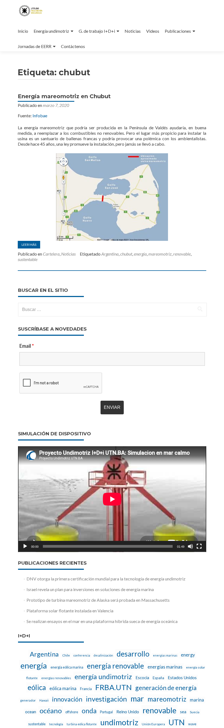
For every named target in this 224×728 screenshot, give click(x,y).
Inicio (23, 31)
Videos (152, 31)
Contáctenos (73, 46)
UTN (177, 722)
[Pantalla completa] (199, 546)
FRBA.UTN (113, 687)
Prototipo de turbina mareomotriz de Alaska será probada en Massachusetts (98, 600)
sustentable (27, 259)
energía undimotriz (103, 676)
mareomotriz (160, 253)
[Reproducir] (25, 546)
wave (192, 724)
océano (51, 710)
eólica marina (62, 688)
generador (28, 700)
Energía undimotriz (51, 31)
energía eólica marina (67, 667)
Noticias (133, 31)
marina (197, 700)
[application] (112, 499)
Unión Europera (153, 724)
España (158, 678)
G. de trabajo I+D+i (97, 31)
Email (26, 346)
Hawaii (44, 700)
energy (188, 655)
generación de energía (166, 687)
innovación (67, 699)
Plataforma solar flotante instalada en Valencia (69, 610)
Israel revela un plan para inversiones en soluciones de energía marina (90, 589)
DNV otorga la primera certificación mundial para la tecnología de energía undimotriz (105, 578)
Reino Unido (127, 711)
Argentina (110, 253)
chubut (126, 253)
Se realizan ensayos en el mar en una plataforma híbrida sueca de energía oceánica (102, 621)
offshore (71, 712)
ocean (30, 711)
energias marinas (165, 655)
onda (89, 711)
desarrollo (133, 653)
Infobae (40, 115)
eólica (37, 687)
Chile (66, 655)
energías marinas (165, 667)
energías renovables (56, 678)
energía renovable (115, 665)
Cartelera (51, 253)
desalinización (103, 655)
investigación (106, 699)
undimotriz (119, 722)
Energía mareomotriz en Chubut (64, 96)
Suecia (194, 712)
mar (137, 698)
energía (140, 253)
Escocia (142, 677)
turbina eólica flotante (82, 724)
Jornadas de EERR (34, 46)
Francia (86, 689)
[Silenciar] (190, 546)
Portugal (106, 712)
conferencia (81, 655)
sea (183, 711)
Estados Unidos (182, 677)
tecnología (56, 724)
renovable (182, 253)
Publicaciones (178, 31)
